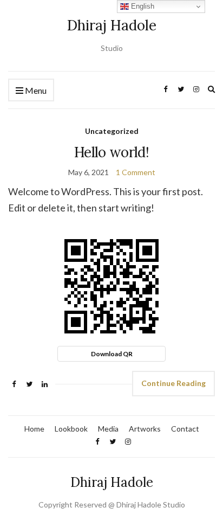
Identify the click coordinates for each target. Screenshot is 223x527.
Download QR (112, 354)
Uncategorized (112, 131)
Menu (35, 90)
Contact (185, 428)
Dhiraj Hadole (111, 25)
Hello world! (111, 152)
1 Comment (135, 172)
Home (34, 428)
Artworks (145, 428)
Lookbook (71, 428)
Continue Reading (173, 383)
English (141, 6)
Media (108, 428)
